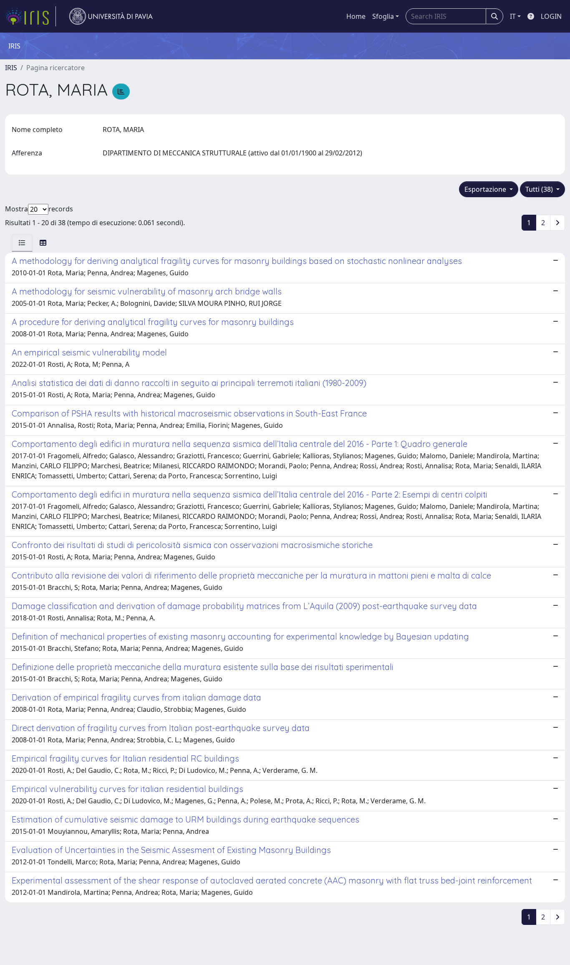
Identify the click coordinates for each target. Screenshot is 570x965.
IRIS (11, 67)
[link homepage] (30, 16)
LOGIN (551, 16)
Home (356, 16)
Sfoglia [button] (383, 16)
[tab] (22, 242)
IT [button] (513, 16)
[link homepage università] (111, 16)
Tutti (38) (540, 189)
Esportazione (486, 189)
